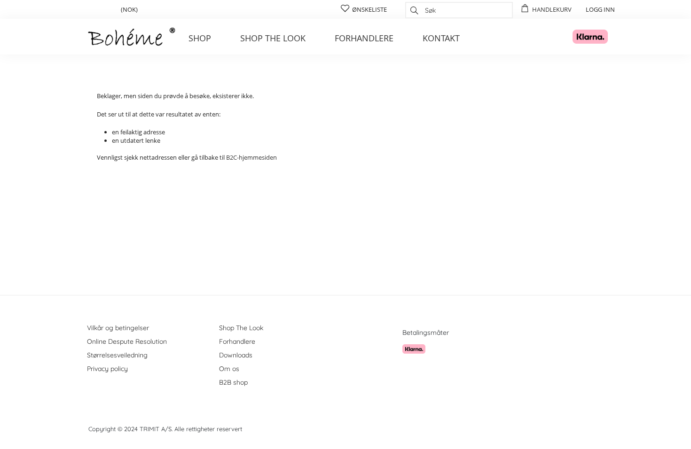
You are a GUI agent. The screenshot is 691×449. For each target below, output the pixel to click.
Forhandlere (364, 38)
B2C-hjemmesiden (251, 157)
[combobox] (459, 10)
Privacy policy (107, 368)
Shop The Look (241, 328)
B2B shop (233, 382)
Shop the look (273, 38)
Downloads (235, 355)
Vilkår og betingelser (118, 328)
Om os (229, 368)
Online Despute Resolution (127, 341)
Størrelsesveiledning (117, 355)
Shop (199, 38)
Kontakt (441, 38)
